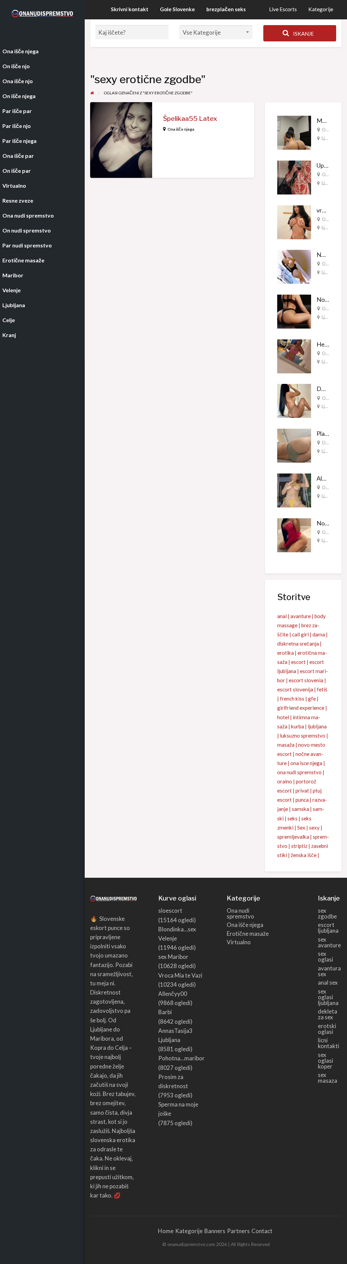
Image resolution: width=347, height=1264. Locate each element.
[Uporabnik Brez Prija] (294, 176)
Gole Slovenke (177, 9)
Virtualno (239, 942)
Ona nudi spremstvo (240, 913)
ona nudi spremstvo (299, 772)
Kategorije (320, 9)
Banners (214, 1230)
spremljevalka (293, 837)
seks (292, 818)
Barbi (165, 1012)
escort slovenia (306, 680)
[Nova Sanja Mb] (294, 534)
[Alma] (294, 490)
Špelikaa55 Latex (190, 119)
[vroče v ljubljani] (294, 221)
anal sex (328, 982)
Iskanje (303, 34)
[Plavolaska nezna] (294, 445)
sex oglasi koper (325, 1060)
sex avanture (329, 942)
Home (166, 1230)
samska (300, 809)
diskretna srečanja (298, 643)
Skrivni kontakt (129, 9)
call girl (300, 634)
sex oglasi (325, 956)
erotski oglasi (327, 1029)
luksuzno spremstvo (302, 735)
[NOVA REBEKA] (294, 266)
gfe (312, 698)
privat (302, 790)
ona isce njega (306, 763)
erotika (285, 653)
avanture (300, 616)
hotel (283, 717)
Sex (301, 827)
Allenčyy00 (172, 993)
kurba (297, 726)
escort (298, 662)
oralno (284, 781)
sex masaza (327, 1077)
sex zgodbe (327, 913)
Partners (238, 1230)
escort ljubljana (328, 927)
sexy (314, 827)
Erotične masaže (248, 933)
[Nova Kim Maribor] (294, 311)
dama (318, 634)
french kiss (292, 698)
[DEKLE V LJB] (294, 400)
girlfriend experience (300, 708)
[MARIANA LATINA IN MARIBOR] (294, 132)
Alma (323, 478)
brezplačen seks (226, 9)
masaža (285, 745)
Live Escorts (283, 9)
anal (282, 616)
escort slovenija (295, 689)
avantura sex (329, 971)
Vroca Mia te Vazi (180, 975)
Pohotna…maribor (181, 1058)
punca (302, 800)
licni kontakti (328, 1043)
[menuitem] (283, 9)
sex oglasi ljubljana (328, 997)
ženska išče (304, 855)
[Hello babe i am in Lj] (294, 355)
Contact (261, 1230)
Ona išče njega (180, 129)
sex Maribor (173, 956)
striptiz (299, 846)
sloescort (170, 910)
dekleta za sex (327, 1014)
